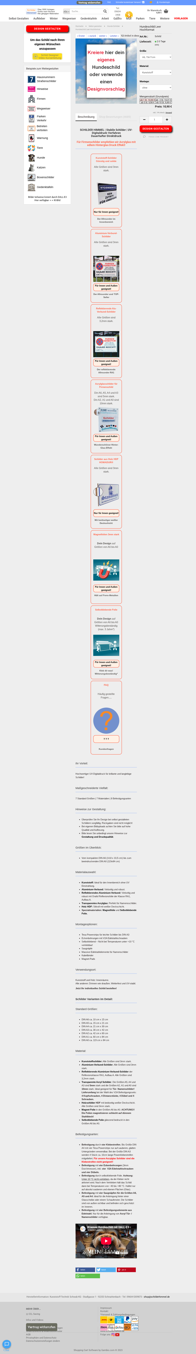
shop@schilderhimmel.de (157, 1296)
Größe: (143, 51)
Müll (128, 18)
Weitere (165, 18)
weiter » (103, 36)
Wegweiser (69, 18)
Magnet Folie (88, 1109)
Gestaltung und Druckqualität (97, 836)
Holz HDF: (87, 906)
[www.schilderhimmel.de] (42, 11)
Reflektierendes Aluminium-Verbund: (101, 892)
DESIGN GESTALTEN (156, 128)
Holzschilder (88, 1102)
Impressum (106, 1308)
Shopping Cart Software (86, 1350)
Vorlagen (181, 18)
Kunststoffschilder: (92, 1061)
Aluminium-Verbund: (93, 889)
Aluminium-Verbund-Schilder (97, 1064)
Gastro (117, 18)
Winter (54, 18)
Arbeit (105, 18)
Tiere (152, 18)
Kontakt (104, 1311)
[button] (85, 1270)
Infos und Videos (34, 1320)
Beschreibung (86, 116)
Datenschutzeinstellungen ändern (43, 1341)
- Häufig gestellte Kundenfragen (44, 1328)
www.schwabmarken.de (112, 1331)
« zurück (92, 36)
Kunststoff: (88, 882)
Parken (140, 18)
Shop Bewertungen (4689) (115, 116)
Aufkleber (39, 18)
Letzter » (114, 36)
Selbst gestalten (19, 18)
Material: (144, 66)
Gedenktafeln (89, 18)
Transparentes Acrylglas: (95, 903)
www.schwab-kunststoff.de (114, 1328)
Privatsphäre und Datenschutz (41, 1337)
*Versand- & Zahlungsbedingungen (117, 1314)
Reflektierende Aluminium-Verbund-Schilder (105, 1071)
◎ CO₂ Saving (33, 1314)
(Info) (157, 45)
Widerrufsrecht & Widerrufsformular (44, 1331)
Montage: (144, 81)
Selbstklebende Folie (93, 1120)
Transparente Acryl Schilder (96, 1082)
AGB (28, 1334)
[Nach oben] (187, 1349)
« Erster (81, 36)
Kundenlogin (164, 2)
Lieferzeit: (145, 41)
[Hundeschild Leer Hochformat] (106, 71)
